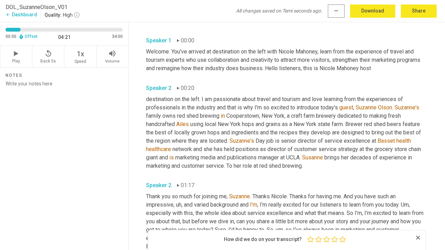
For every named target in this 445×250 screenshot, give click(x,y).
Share (419, 11)
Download (372, 11)
